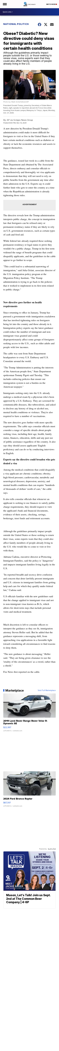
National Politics (16, 24)
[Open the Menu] (4, 4)
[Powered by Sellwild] (52, 849)
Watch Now (51, 4)
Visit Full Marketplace (47, 690)
